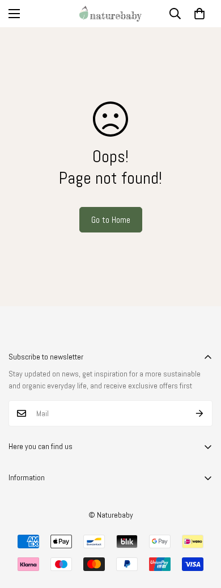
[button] (199, 14)
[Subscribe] (199, 413)
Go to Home (110, 220)
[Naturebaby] (110, 13)
